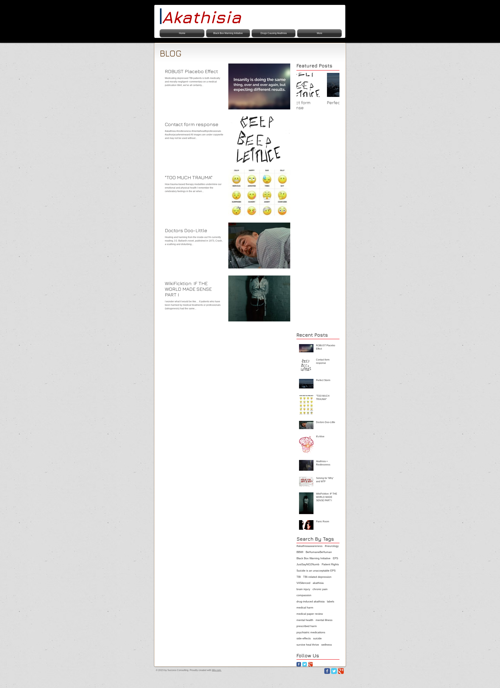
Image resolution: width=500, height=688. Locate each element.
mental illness (324, 620)
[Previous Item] (302, 85)
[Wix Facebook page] (327, 671)
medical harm (304, 607)
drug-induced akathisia (310, 601)
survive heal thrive (307, 644)
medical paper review (309, 613)
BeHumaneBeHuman (319, 552)
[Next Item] (333, 85)
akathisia (318, 582)
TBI (298, 576)
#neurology (332, 546)
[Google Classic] (310, 664)
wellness (326, 644)
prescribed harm (306, 626)
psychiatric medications (310, 632)
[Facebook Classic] (298, 664)
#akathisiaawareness (309, 546)
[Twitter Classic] (304, 664)
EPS (335, 558)
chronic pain (320, 589)
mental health (304, 620)
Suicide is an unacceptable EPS (316, 570)
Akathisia (201, 17)
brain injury (303, 589)
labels (330, 601)
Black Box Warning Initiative (313, 558)
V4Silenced (303, 582)
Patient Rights (330, 564)
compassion (303, 595)
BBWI (299, 552)
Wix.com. (216, 670)
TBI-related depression (317, 576)
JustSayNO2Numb (307, 564)
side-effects (303, 638)
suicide (317, 638)
